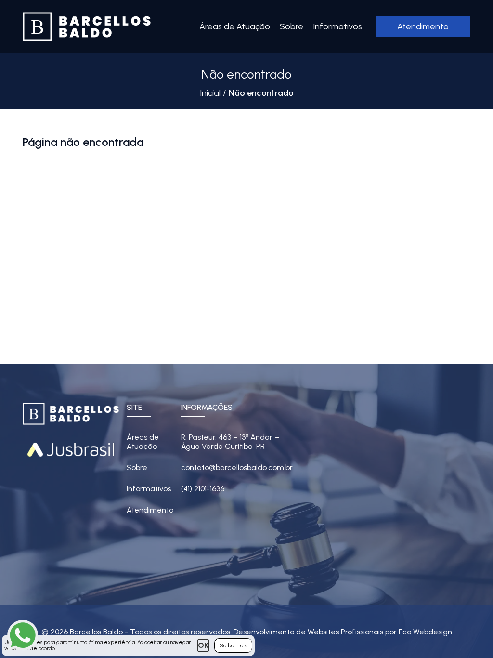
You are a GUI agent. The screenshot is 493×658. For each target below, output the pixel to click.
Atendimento (423, 26)
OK (203, 645)
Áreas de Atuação (234, 26)
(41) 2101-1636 (202, 488)
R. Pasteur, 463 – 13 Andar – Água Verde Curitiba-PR (230, 442)
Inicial (210, 93)
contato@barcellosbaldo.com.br (237, 467)
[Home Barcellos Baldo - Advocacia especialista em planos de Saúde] (87, 26)
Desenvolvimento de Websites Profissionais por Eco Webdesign (343, 631)
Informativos (337, 26)
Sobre (291, 26)
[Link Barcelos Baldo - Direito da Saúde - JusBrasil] (71, 449)
